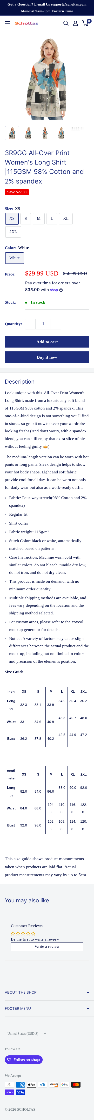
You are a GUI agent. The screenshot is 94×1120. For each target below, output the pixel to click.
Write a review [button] (47, 946)
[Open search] (66, 23)
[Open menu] (7, 23)
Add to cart (47, 341)
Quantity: (13, 324)
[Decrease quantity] (30, 324)
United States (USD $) (22, 1033)
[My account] (75, 23)
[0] (85, 23)
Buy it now (47, 357)
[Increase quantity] (56, 324)
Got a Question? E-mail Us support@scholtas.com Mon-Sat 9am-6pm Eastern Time (47, 7)
